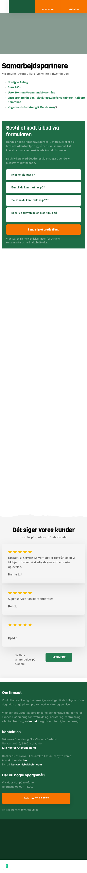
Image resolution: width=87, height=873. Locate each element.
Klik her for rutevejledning (19, 747)
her (25, 760)
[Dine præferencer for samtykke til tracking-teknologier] (7, 866)
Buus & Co (14, 87)
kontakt (34, 721)
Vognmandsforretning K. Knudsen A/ (31, 107)
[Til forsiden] (17, 7)
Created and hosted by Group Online (20, 810)
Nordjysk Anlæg (18, 82)
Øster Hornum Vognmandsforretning (31, 92)
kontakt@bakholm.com (26, 764)
